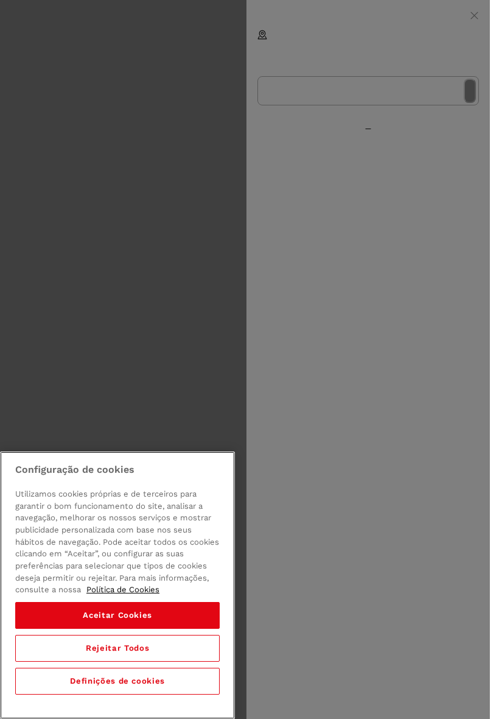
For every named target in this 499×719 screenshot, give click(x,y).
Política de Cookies (122, 589)
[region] (117, 585)
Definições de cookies (117, 680)
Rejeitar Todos (117, 648)
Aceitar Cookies (117, 615)
